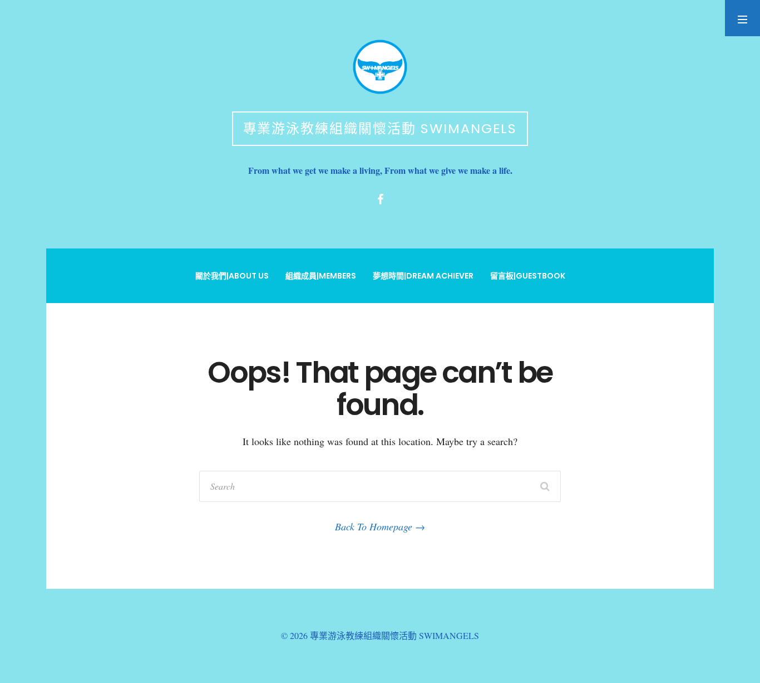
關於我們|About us (232, 275)
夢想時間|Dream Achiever (423, 275)
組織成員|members (320, 275)
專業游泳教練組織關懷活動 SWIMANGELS (380, 128)
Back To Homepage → (380, 526)
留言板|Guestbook (527, 275)
